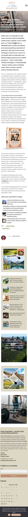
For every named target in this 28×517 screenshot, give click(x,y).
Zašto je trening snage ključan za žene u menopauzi (14, 409)
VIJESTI (22, 29)
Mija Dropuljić (8, 29)
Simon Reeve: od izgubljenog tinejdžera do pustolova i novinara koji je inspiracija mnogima (17, 214)
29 (11, 501)
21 (9, 498)
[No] (26, 511)
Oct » (5, 503)
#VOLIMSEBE (14, 404)
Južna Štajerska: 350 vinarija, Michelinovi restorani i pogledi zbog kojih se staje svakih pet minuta (14, 345)
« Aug (2, 503)
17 (16, 495)
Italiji (15, 43)
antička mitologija (10, 226)
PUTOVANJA (14, 338)
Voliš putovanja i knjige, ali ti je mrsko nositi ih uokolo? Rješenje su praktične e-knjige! (16, 220)
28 (9, 501)
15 (11, 495)
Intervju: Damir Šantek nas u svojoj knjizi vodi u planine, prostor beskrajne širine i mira (16, 202)
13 (6, 495)
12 (4, 495)
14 (9, 495)
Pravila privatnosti (16, 514)
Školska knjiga (6, 228)
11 (1, 495)
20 (6, 498)
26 (4, 501)
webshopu (5, 181)
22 (11, 498)
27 (6, 501)
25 (1, 501)
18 (1, 498)
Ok (9, 514)
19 (4, 498)
